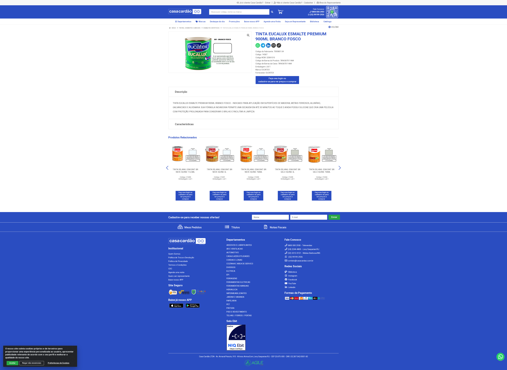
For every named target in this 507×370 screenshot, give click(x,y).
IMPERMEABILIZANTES (236, 293)
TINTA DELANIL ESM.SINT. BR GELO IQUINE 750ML (321, 170)
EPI (227, 275)
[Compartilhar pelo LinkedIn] (268, 45)
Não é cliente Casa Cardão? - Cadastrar (295, 3)
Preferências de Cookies (58, 363)
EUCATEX (266, 70)
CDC (170, 268)
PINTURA (230, 308)
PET (228, 304)
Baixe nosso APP (175, 280)
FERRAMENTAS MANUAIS (237, 286)
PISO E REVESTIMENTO (236, 312)
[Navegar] (167, 168)
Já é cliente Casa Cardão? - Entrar (254, 3)
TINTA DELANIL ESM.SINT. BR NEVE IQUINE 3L (219, 170)
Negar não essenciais (31, 363)
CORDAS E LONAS (234, 260)
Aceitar (12, 363)
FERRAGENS (231, 278)
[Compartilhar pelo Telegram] (263, 45)
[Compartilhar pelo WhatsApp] (257, 45)
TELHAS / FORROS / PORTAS (239, 315)
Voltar (335, 27)
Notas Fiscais (277, 227)
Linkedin (291, 287)
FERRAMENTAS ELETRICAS (238, 282)
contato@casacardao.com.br (300, 261)
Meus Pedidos (193, 227)
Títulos (235, 227)
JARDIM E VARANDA (235, 297)
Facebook (292, 279)
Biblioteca (292, 272)
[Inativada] (253, 338)
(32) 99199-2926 (317, 14)
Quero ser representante (179, 276)
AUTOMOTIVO (232, 252)
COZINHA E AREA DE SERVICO (239, 263)
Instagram (292, 276)
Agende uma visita (176, 272)
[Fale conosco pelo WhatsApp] (500, 357)
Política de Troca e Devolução (181, 257)
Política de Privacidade (178, 261)
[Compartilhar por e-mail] (273, 45)
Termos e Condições (177, 265)
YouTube (292, 283)
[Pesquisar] (272, 12)
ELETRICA (230, 271)
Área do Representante (330, 3)
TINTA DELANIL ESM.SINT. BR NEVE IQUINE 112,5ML (185, 170)
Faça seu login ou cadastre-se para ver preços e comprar (277, 80)
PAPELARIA (231, 300)
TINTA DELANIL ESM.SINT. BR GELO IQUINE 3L (287, 170)
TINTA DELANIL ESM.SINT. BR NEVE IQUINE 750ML (253, 170)
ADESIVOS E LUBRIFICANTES (239, 245)
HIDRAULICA (231, 289)
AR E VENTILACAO (234, 249)
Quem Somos (174, 254)
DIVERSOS (230, 267)
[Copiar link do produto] (279, 45)
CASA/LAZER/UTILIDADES (238, 256)
